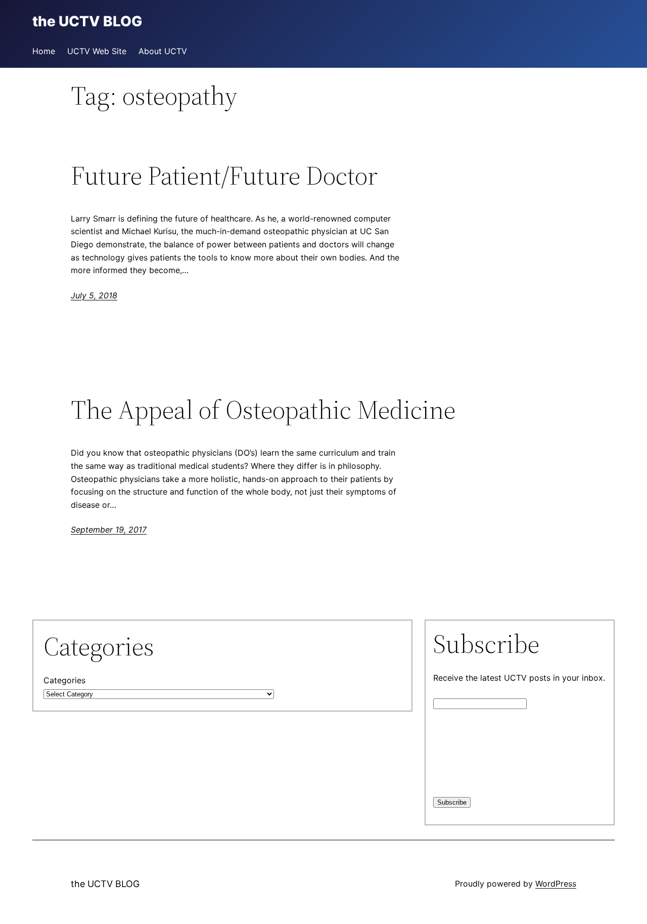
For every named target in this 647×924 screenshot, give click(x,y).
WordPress (555, 883)
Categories (64, 680)
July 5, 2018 (94, 295)
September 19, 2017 (109, 529)
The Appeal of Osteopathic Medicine (263, 409)
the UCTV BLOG (105, 883)
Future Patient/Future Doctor (224, 175)
